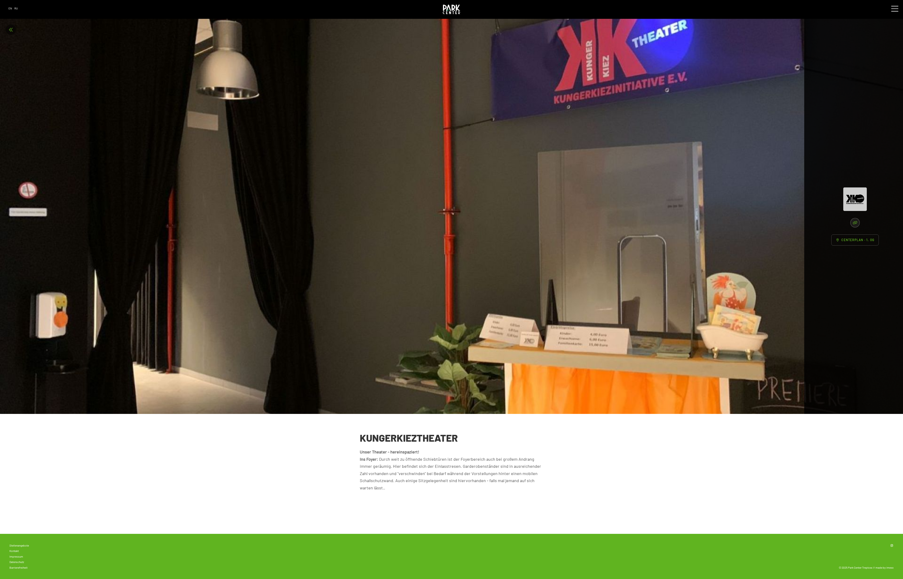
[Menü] (894, 9)
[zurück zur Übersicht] (11, 29)
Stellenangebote (19, 545)
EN (10, 8)
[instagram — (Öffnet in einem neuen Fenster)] (892, 545)
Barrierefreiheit (18, 567)
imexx (890, 567)
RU (16, 8)
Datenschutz (16, 561)
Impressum (16, 556)
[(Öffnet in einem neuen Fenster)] (855, 222)
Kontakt (14, 550)
